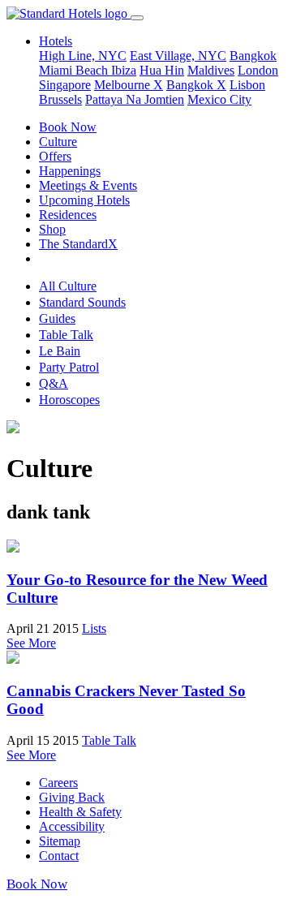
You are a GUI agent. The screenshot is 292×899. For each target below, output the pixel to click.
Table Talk (66, 335)
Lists (94, 628)
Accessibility (72, 826)
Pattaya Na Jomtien (134, 99)
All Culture (68, 286)
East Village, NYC (178, 55)
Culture (58, 141)
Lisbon (247, 85)
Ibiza (123, 70)
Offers (55, 156)
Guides (57, 318)
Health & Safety (80, 812)
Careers (58, 782)
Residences (68, 215)
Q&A (53, 383)
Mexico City (219, 99)
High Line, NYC (83, 55)
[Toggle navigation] (137, 17)
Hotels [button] (55, 41)
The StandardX (78, 244)
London (258, 70)
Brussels (60, 99)
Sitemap (59, 841)
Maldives (210, 70)
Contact (59, 855)
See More (31, 643)
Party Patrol (69, 367)
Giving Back (72, 797)
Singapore (65, 85)
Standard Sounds (82, 302)
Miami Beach (75, 70)
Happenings (70, 171)
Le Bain (59, 351)
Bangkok (253, 55)
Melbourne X (128, 85)
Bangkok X (196, 85)
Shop (52, 229)
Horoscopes (69, 399)
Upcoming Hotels (84, 200)
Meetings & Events (88, 185)
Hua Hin (162, 70)
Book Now (68, 127)
